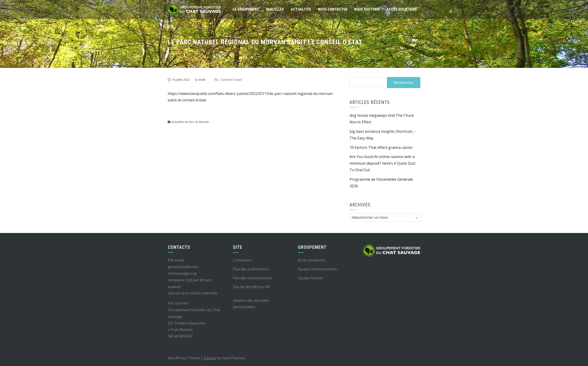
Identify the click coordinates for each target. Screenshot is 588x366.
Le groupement (246, 9)
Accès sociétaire (402, 9)
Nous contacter (332, 9)
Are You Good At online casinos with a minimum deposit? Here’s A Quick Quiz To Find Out (383, 163)
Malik (201, 80)
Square (210, 357)
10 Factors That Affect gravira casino (381, 147)
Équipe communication (317, 269)
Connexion (242, 260)
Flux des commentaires (252, 277)
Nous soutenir (367, 9)
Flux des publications (251, 269)
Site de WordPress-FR (251, 286)
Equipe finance (310, 277)
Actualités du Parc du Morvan (190, 122)
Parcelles (275, 9)
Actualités (301, 9)
